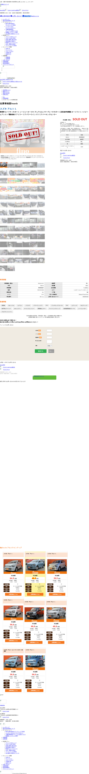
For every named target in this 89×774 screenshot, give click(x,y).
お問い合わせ (6, 60)
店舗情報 (8, 57)
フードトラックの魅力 (11, 45)
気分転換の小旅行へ (11, 41)
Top (4, 97)
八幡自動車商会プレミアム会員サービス (16, 734)
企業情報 (8, 58)
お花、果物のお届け (11, 44)
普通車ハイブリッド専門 (12, 32)
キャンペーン (9, 49)
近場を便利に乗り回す (11, 745)
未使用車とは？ (7, 90)
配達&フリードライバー (12, 42)
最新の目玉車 (6, 93)
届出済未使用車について (9, 20)
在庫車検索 (5, 61)
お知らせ (8, 48)
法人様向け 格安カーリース (12, 33)
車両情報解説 (6, 63)
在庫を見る (5, 94)
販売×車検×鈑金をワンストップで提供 (15, 731)
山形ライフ (8, 54)
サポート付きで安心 (11, 38)
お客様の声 (8, 52)
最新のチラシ (6, 91)
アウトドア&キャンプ (11, 36)
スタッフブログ (9, 51)
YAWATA (2, 705)
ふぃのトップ (6, 19)
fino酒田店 (21, 10)
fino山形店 (7, 10)
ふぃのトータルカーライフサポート (14, 733)
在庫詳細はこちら (13, 594)
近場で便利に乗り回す (11, 39)
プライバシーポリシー (8, 64)
